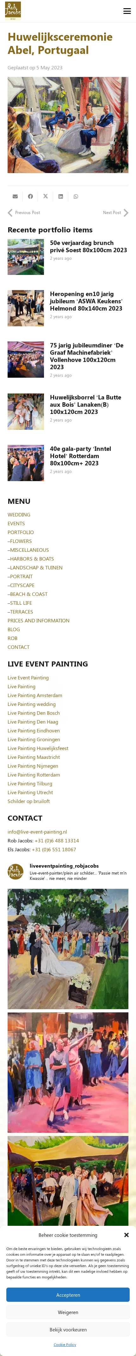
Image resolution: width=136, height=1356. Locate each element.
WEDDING (19, 514)
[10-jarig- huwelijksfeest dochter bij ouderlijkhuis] (68, 1196)
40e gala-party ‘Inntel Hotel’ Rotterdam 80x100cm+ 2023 (80, 455)
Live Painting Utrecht (30, 792)
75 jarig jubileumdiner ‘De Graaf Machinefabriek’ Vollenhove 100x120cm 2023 (86, 356)
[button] (126, 1235)
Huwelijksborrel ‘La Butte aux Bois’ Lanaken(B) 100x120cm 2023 (85, 404)
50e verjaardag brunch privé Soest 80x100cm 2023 (88, 246)
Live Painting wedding (32, 704)
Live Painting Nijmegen (33, 765)
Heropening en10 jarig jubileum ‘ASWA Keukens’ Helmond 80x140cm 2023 (86, 300)
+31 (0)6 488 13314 (56, 840)
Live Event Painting (28, 677)
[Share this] (30, 196)
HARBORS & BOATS (32, 558)
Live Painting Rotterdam (34, 774)
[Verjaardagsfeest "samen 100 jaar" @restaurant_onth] (68, 1072)
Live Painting (21, 686)
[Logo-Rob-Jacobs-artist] (13, 11)
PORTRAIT (21, 576)
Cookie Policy (65, 1344)
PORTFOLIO (21, 532)
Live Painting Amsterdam (35, 695)
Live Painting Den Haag (33, 721)
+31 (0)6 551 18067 (54, 849)
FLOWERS (21, 541)
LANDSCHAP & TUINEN (36, 567)
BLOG (14, 629)
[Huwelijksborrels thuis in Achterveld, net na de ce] (68, 949)
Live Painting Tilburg (30, 783)
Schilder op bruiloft (29, 801)
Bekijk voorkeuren (68, 1329)
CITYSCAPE (22, 585)
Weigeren (68, 1312)
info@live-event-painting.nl (37, 831)
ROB (12, 638)
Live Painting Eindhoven (34, 730)
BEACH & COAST (28, 594)
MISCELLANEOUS (29, 549)
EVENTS (16, 523)
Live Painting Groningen (34, 739)
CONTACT (18, 646)
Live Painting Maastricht (34, 757)
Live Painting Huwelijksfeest (38, 748)
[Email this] (15, 196)
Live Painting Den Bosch (34, 712)
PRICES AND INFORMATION (39, 620)
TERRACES (21, 611)
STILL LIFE (21, 602)
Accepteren (68, 1295)
